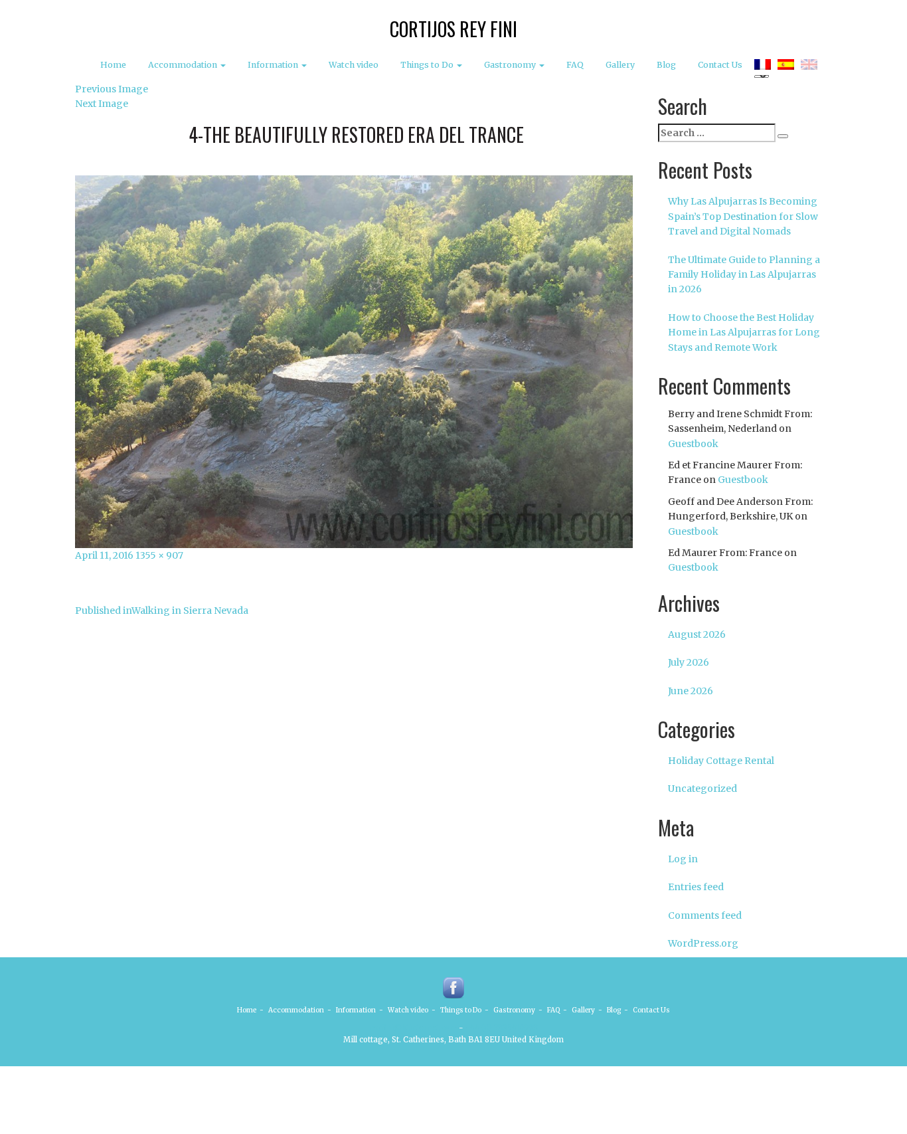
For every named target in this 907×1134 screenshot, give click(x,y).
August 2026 (697, 634)
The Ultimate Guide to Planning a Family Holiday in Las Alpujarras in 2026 (744, 275)
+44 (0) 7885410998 (501, 1027)
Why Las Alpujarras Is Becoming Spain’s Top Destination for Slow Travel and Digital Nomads (743, 216)
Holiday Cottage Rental (721, 761)
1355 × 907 (159, 555)
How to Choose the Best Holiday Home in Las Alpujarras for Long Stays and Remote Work (744, 332)
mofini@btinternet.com (413, 1027)
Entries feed (696, 887)
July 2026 (688, 662)
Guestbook (693, 444)
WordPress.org (703, 943)
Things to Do (427, 65)
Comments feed (705, 915)
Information (274, 65)
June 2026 (690, 691)
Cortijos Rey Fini (453, 29)
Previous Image (111, 89)
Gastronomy (511, 65)
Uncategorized (702, 789)
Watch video (353, 65)
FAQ (575, 65)
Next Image (101, 104)
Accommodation (183, 65)
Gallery (620, 65)
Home (113, 65)
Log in (683, 859)
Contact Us (720, 65)
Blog (666, 65)
